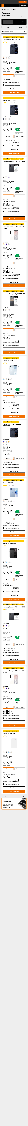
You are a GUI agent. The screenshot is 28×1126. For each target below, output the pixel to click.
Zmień (23, 21)
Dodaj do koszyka (14, 92)
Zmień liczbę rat (14, 88)
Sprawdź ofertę (6, 807)
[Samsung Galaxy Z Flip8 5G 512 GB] (14, 301)
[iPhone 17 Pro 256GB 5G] (14, 110)
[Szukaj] (17, 5)
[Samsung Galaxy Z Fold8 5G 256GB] (14, 616)
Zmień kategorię (5, 15)
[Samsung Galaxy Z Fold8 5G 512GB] (14, 168)
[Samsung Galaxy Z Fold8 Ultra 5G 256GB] (14, 679)
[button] (3, 9)
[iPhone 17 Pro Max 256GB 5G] (14, 49)
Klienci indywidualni (5, 1)
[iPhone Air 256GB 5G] (14, 553)
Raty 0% (8, 75)
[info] (11, 68)
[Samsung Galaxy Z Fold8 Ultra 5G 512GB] (14, 235)
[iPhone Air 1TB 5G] (14, 370)
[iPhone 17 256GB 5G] (14, 492)
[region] (14, 9)
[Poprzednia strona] (17, 796)
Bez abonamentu (8, 21)
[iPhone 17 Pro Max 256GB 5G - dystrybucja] (14, 432)
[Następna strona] (26, 796)
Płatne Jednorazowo (20, 75)
